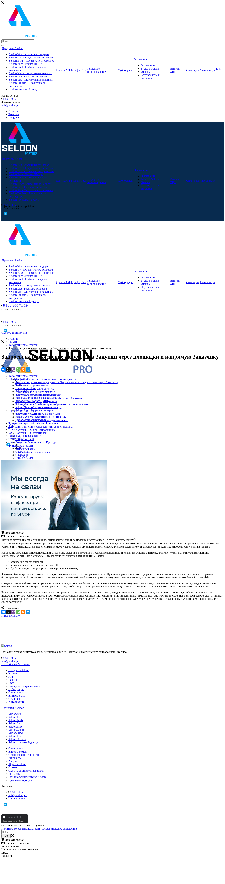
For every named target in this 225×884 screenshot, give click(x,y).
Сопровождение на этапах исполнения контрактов (45, 379)
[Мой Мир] (28, 369)
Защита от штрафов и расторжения (36, 401)
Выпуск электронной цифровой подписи (33, 423)
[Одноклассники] (23, 369)
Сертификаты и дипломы (150, 76)
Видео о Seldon (150, 68)
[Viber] (13, 369)
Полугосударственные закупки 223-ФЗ (38, 394)
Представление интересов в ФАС (35, 391)
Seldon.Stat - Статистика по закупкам (31, 79)
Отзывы (145, 71)
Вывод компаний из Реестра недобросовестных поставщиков (52, 404)
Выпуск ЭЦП (175, 70)
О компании (141, 59)
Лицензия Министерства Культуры (36, 442)
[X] (8, 369)
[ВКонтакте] (3, 369)
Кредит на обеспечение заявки (33, 451)
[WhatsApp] (18, 369)
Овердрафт (22, 455)
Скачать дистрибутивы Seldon (26, 770)
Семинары (192, 70)
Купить (60, 70)
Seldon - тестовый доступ (24, 89)
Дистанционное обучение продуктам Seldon (41, 420)
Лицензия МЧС (24, 436)
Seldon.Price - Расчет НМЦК (26, 63)
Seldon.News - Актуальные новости (30, 73)
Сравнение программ (21, 780)
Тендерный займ (25, 448)
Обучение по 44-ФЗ (27, 413)
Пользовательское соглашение (59, 828)
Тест (83, 70)
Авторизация (207, 70)
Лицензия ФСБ (24, 439)
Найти (6, 836)
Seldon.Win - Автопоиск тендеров (29, 54)
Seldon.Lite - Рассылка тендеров (28, 76)
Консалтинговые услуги (23, 375)
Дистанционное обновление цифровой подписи (44, 426)
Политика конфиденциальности (20, 828)
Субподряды (125, 70)
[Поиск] (2, 45)
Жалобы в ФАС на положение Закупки (38, 407)
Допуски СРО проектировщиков (35, 429)
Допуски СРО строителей (31, 432)
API (67, 70)
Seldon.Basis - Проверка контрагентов (31, 60)
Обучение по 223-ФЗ (27, 417)
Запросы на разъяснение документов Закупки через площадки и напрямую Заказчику (66, 382)
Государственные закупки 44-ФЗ (35, 388)
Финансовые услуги (20, 445)
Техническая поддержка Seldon (27, 776)
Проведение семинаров (22, 410)
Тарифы (75, 70)
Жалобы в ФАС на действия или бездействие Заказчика (48, 398)
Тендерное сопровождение (96, 70)
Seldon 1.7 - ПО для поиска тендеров (31, 57)
